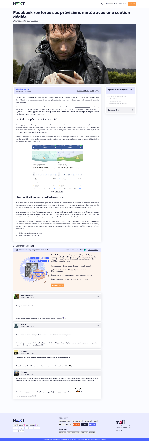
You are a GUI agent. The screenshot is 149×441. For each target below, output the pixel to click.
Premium (132, 4)
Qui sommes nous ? (64, 421)
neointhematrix (27, 295)
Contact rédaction (77, 421)
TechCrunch (59, 192)
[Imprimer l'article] (97, 90)
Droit (15, 425)
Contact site (88, 421)
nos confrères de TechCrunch (34, 114)
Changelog (92, 432)
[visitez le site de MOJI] (120, 423)
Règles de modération (73, 432)
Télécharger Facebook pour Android (30, 233)
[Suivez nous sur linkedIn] (70, 424)
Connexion (122, 4)
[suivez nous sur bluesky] (60, 424)
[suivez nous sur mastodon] (63, 424)
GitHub (85, 424)
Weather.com (41, 132)
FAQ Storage (84, 432)
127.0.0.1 (24, 351)
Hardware (32, 425)
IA (37, 425)
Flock (26, 425)
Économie (20, 425)
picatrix (24, 324)
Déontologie (62, 432)
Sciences (37, 428)
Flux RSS (77, 424)
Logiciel (22, 428)
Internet (16, 428)
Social (31, 428)
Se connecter (93, 250)
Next (27, 428)
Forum (95, 421)
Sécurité (16, 430)
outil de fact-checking (83, 107)
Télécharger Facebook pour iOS (28, 235)
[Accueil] (19, 3)
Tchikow (24, 372)
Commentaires (113, 110)
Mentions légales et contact (99, 439)
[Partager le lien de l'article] (131, 90)
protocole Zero (57, 109)
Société (22, 430)
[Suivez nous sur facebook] (67, 424)
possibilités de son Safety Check (86, 109)
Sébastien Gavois (22, 89)
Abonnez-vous (57, 285)
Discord (93, 424)
